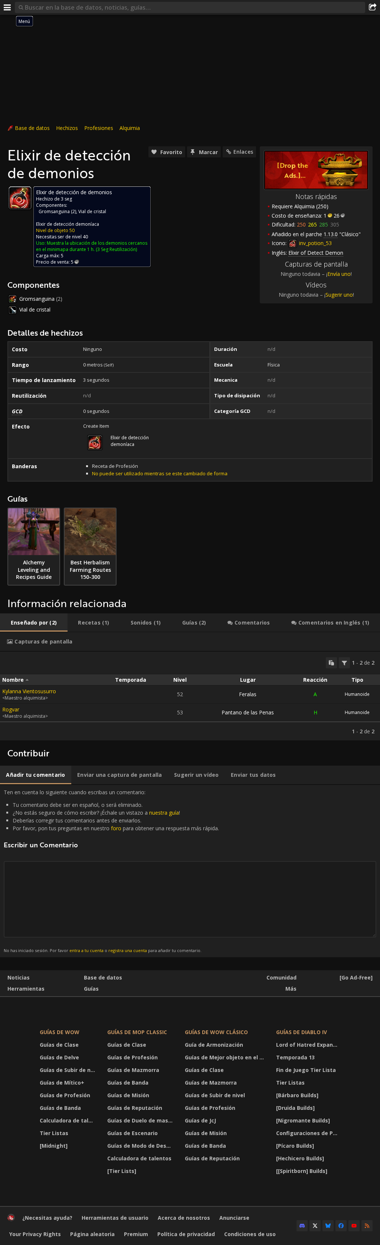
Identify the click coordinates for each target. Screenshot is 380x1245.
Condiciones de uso (250, 1234)
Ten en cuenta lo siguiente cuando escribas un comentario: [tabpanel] (111, 871)
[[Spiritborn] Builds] (301, 1170)
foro (116, 828)
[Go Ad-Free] (356, 977)
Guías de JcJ (200, 1120)
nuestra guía (164, 812)
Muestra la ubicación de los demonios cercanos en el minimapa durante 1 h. (91, 246)
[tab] (34, 622)
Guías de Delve (59, 1057)
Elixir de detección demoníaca (67, 224)
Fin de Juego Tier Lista (306, 1069)
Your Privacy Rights (35, 1234)
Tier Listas (54, 1133)
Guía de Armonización (214, 1044)
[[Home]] (11, 1219)
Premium (136, 1234)
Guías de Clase (59, 1044)
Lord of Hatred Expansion (309, 1044)
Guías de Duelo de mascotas (141, 1120)
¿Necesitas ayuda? (47, 1217)
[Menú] (7, 7)
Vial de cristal (92, 211)
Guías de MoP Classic (137, 1032)
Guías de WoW (59, 1032)
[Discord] (302, 1225)
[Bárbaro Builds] (297, 1095)
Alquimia (129, 127)
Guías (91, 988)
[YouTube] (354, 1225)
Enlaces (243, 151)
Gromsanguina (54, 211)
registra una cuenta (127, 950)
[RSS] (367, 1225)
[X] (315, 1225)
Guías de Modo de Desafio (141, 1145)
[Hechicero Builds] (300, 1158)
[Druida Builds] (295, 1107)
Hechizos (67, 127)
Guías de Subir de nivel (69, 1069)
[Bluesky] (328, 1225)
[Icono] (20, 197)
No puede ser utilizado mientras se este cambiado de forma (159, 473)
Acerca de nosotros (184, 1217)
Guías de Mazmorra (133, 1069)
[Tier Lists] (121, 1170)
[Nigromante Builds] (303, 1120)
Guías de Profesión (65, 1095)
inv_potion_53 (315, 243)
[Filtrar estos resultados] (344, 662)
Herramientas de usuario (115, 1217)
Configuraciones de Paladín (309, 1133)
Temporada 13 (295, 1057)
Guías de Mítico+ (62, 1082)
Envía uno (339, 273)
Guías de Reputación (134, 1107)
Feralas (247, 694)
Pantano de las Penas (248, 712)
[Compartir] (372, 7)
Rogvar (10, 709)
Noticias (18, 977)
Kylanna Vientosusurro (29, 691)
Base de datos (32, 127)
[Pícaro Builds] (295, 1145)
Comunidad (281, 977)
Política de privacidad (186, 1234)
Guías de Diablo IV (301, 1032)
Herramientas (26, 988)
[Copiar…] (331, 662)
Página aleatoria (92, 1234)
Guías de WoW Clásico (216, 1032)
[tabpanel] (190, 696)
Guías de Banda (60, 1107)
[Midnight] (54, 1145)
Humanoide (357, 694)
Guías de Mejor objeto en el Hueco (226, 1057)
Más (291, 988)
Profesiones (98, 127)
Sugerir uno (339, 294)
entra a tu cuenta (86, 950)
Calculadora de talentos (69, 1120)
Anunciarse (234, 1217)
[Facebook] (341, 1225)
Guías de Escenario (132, 1133)
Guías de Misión (128, 1095)
